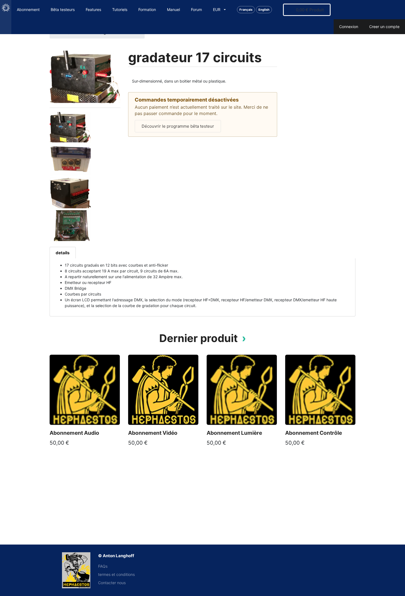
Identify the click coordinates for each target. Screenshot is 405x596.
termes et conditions (116, 574)
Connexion (348, 26)
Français (245, 10)
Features (93, 9)
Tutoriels (119, 9)
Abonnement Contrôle (313, 433)
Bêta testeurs (63, 9)
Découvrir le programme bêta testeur (178, 126)
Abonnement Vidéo (152, 433)
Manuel (173, 9)
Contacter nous (112, 582)
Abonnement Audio (74, 433)
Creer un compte (384, 26)
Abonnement (28, 9)
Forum (196, 9)
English (263, 10)
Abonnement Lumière (234, 433)
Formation (147, 9)
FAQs (102, 566)
